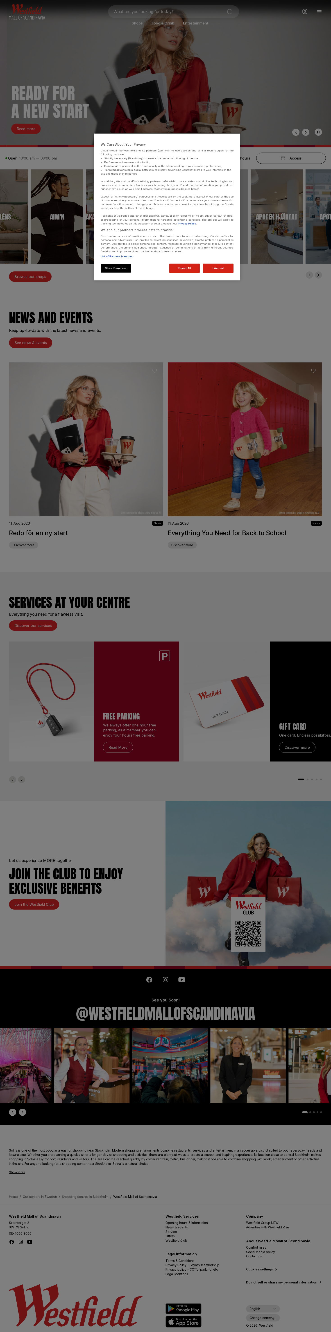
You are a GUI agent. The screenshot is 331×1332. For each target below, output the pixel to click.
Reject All (184, 268)
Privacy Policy (186, 223)
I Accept (218, 268)
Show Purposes (116, 268)
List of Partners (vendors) (117, 256)
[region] (167, 207)
